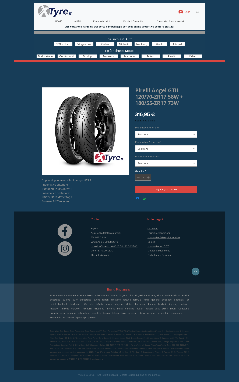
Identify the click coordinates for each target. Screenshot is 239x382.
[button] (197, 11)
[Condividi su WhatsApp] (144, 198)
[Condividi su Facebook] (137, 198)
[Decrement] (138, 177)
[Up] (195, 271)
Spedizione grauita (145, 120)
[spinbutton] (143, 177)
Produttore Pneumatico (148, 156)
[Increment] (148, 177)
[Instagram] (65, 248)
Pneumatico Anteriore (147, 127)
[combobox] (166, 134)
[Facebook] (65, 231)
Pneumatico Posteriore (148, 142)
